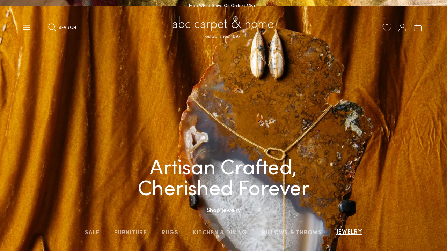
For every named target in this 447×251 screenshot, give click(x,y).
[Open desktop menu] (26, 27)
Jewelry (349, 231)
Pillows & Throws (292, 232)
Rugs (170, 232)
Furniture (130, 232)
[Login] (402, 28)
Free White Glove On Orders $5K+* (223, 5)
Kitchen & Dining (220, 232)
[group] (223, 125)
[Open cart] (418, 28)
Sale (92, 232)
